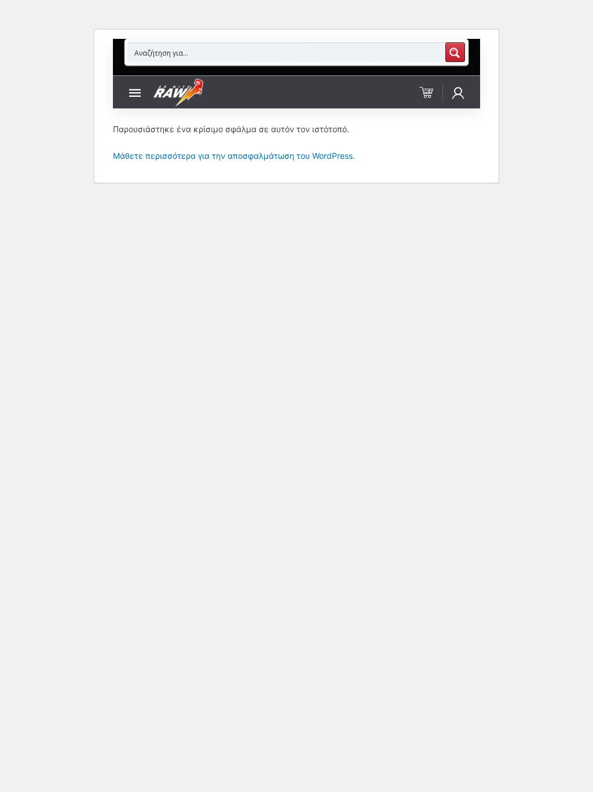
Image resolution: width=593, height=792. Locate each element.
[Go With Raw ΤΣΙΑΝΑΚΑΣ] (177, 92)
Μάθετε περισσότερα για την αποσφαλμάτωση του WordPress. (234, 156)
